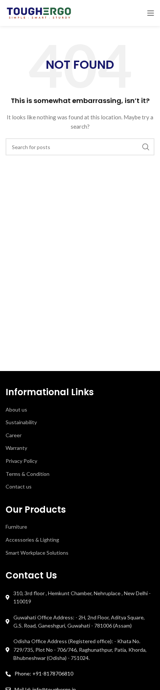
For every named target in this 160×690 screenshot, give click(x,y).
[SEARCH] (145, 146)
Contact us (19, 486)
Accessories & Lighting (32, 539)
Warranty (16, 448)
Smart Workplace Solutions (37, 552)
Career (14, 435)
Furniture (16, 526)
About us (16, 409)
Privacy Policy (21, 461)
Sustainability (21, 422)
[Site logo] (39, 12)
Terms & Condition (27, 474)
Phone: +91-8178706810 (44, 673)
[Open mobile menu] (150, 13)
